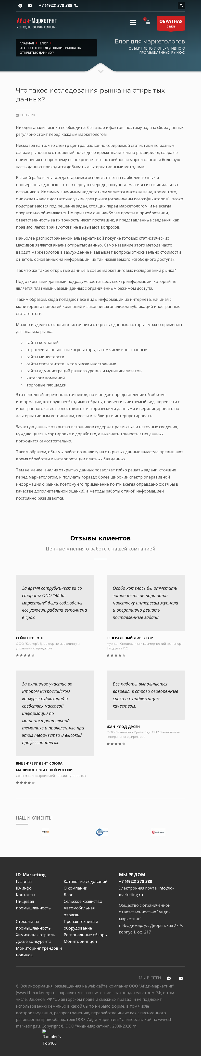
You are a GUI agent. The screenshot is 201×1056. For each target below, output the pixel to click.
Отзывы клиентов (100, 538)
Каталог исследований (85, 881)
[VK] (29, 5)
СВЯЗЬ (171, 23)
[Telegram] (20, 5)
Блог (68, 894)
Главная (24, 881)
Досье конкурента (33, 941)
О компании (75, 888)
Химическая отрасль (35, 934)
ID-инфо (24, 888)
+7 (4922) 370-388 (55, 5)
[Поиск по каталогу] (181, 5)
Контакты (25, 894)
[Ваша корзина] (149, 22)
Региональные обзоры (85, 934)
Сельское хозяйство (83, 901)
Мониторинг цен (80, 941)
